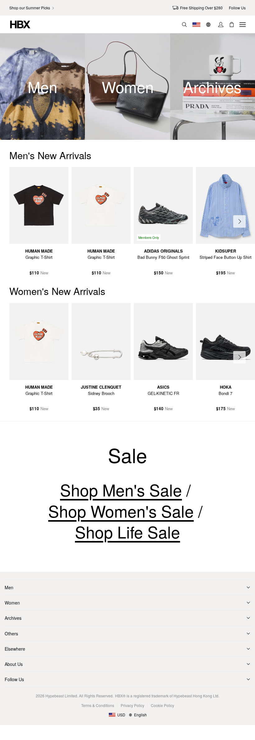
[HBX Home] (20, 24)
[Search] (184, 24)
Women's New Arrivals (57, 291)
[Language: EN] (209, 24)
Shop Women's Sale (121, 510)
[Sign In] (221, 24)
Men (9, 587)
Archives (13, 618)
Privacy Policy (132, 705)
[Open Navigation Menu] (242, 24)
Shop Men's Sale (121, 489)
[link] (32, 8)
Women (12, 603)
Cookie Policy (162, 705)
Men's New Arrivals (50, 155)
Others (11, 633)
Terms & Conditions (97, 705)
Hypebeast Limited (61, 695)
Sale (127, 455)
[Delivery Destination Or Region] (196, 24)
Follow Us (14, 679)
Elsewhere (15, 649)
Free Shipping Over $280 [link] (201, 7)
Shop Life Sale (127, 531)
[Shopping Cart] (232, 24)
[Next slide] (239, 221)
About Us (14, 664)
